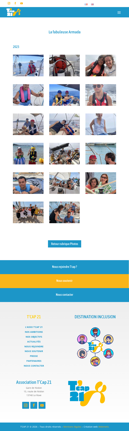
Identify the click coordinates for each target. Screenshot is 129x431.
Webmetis (103, 426)
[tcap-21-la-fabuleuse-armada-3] (100, 75)
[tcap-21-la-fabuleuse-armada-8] (64, 134)
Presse (34, 356)
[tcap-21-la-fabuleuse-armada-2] (64, 75)
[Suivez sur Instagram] (8, 3)
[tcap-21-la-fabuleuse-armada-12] (100, 163)
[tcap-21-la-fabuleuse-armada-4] (28, 104)
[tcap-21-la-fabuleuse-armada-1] (28, 75)
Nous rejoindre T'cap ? (64, 266)
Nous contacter (64, 294)
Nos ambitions (34, 331)
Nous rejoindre (33, 346)
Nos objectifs (34, 336)
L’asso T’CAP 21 (34, 327)
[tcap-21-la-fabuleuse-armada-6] (100, 104)
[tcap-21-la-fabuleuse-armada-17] (100, 193)
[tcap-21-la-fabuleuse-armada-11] (64, 163)
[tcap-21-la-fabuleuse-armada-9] (100, 134)
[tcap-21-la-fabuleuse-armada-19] (64, 222)
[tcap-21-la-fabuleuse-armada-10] (28, 163)
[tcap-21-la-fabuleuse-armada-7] (28, 134)
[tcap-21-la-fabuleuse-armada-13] (28, 193)
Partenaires (33, 360)
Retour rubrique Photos (64, 244)
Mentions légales (72, 426)
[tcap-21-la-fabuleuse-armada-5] (64, 104)
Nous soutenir (64, 280)
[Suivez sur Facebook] (15, 3)
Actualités (34, 341)
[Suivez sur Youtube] (21, 3)
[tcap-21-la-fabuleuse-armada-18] (28, 222)
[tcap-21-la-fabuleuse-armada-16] (64, 193)
